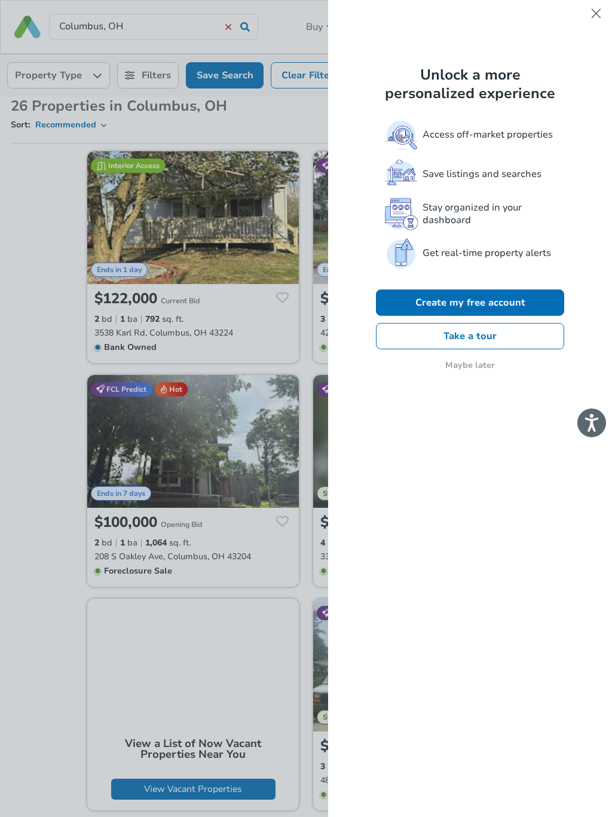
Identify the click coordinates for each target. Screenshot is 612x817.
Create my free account (470, 302)
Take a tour (470, 336)
